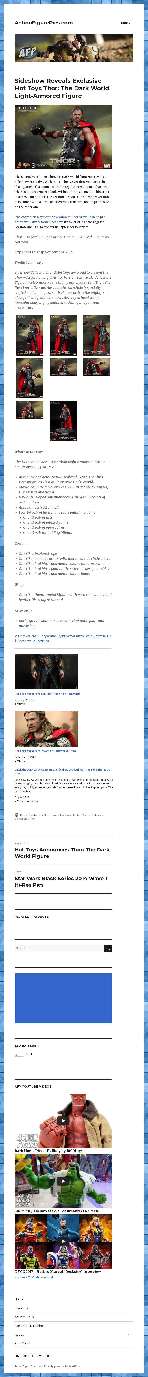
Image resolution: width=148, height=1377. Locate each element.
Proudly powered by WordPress (63, 1366)
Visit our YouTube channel (34, 1277)
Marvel (87, 814)
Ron (22, 814)
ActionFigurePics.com (44, 23)
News (54, 814)
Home (19, 1299)
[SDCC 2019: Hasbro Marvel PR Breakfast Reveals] (63, 1181)
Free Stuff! (22, 1343)
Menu (126, 22)
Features (21, 1308)
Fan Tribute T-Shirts (29, 1326)
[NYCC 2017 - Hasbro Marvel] (63, 1241)
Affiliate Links (24, 1317)
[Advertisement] (64, 998)
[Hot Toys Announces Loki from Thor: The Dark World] (65, 671)
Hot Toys (77, 814)
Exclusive (65, 814)
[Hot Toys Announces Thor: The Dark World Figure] (65, 729)
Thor (32, 818)
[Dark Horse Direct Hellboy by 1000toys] (63, 1121)
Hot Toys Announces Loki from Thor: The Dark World (47, 693)
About (19, 1334)
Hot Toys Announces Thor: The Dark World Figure (46, 751)
